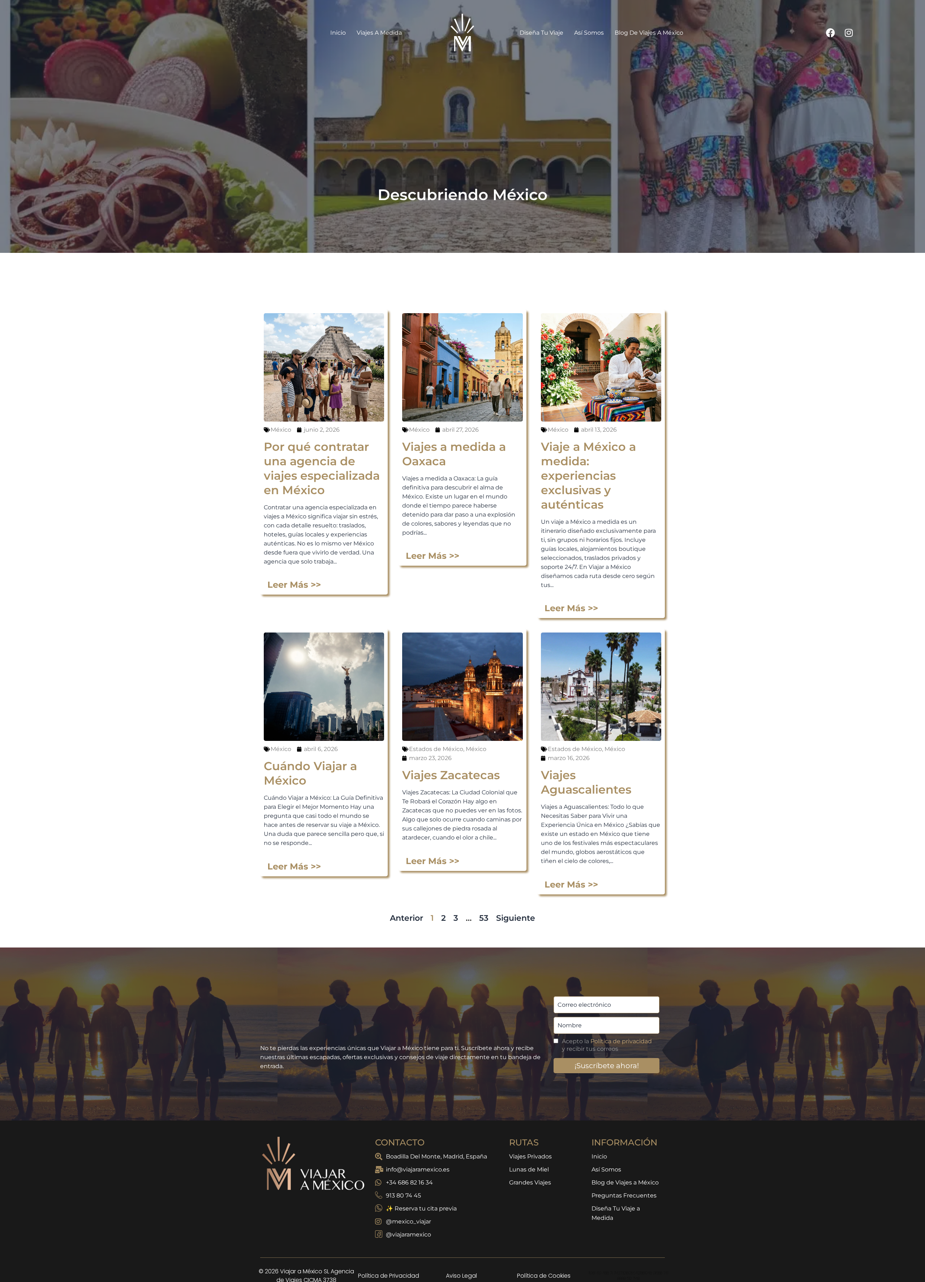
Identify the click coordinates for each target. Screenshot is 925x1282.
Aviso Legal (461, 1276)
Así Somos (589, 32)
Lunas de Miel (529, 1169)
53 (484, 918)
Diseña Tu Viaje (541, 32)
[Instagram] (849, 32)
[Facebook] (831, 32)
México (281, 429)
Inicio (338, 32)
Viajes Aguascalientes (586, 782)
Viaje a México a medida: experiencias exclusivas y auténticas (588, 475)
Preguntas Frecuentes (624, 1195)
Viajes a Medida (379, 32)
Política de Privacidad (388, 1276)
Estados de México (436, 749)
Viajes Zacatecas (451, 775)
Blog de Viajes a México (649, 32)
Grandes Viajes (530, 1182)
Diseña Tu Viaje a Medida (615, 1213)
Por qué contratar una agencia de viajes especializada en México (322, 468)
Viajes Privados (530, 1156)
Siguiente (515, 918)
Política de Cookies (544, 1276)
